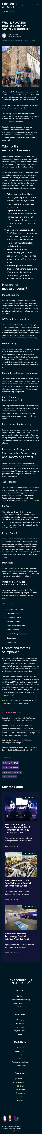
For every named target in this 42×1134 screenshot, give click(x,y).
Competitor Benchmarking (20, 1000)
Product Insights (12, 772)
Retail (20, 1034)
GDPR (20, 1058)
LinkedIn (21, 1090)
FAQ (20, 1055)
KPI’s (20, 1007)
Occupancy (20, 1027)
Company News (10, 763)
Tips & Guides (31, 41)
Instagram (21, 1093)
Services (20, 996)
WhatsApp (21, 1079)
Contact (20, 1100)
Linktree (21, 1097)
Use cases (20, 1020)
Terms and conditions (20, 1062)
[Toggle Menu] (37, 5)
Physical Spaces (20, 1031)
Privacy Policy (20, 1066)
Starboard (17, 1131)
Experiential (20, 1024)
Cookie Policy (20, 1051)
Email (22, 1086)
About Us (20, 1047)
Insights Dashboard (20, 1003)
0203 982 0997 (22, 1082)
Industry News (10, 768)
